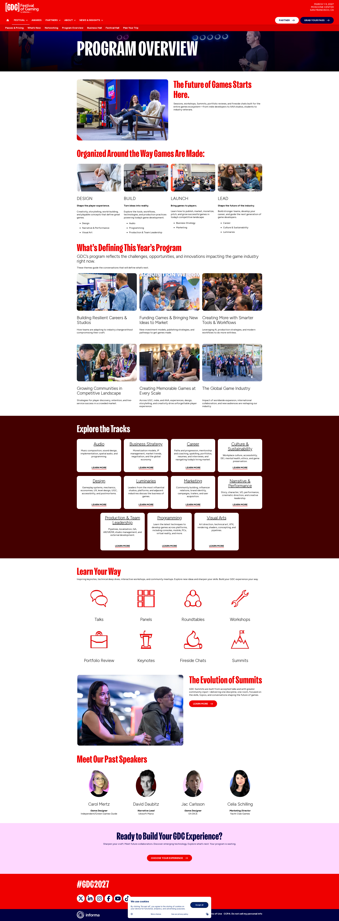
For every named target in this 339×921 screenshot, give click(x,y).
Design (99, 480)
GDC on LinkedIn (90, 898)
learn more (99, 504)
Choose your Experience (167, 858)
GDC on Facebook (109, 898)
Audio (99, 444)
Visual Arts (216, 517)
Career (193, 444)
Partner (284, 20)
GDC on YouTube (118, 898)
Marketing (193, 480)
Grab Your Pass (314, 20)
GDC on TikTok (127, 898)
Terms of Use (214, 913)
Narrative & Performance (240, 483)
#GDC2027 (93, 884)
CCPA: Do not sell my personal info (243, 913)
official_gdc (81, 898)
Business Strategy (146, 444)
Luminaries (146, 480)
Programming (169, 517)
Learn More (99, 467)
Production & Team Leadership (122, 520)
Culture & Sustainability (240, 446)
